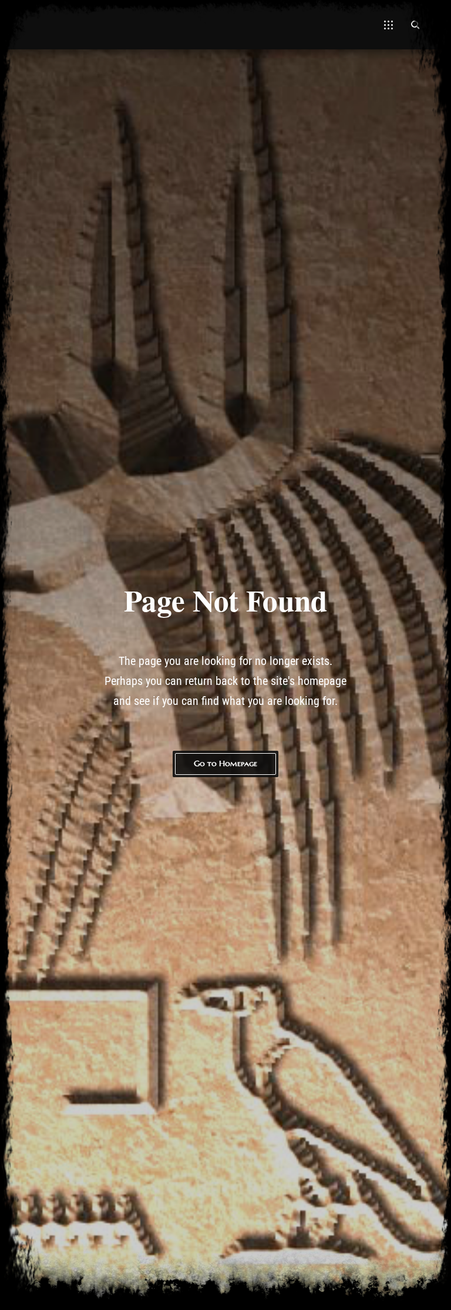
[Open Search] (415, 24)
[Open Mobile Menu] (388, 24)
